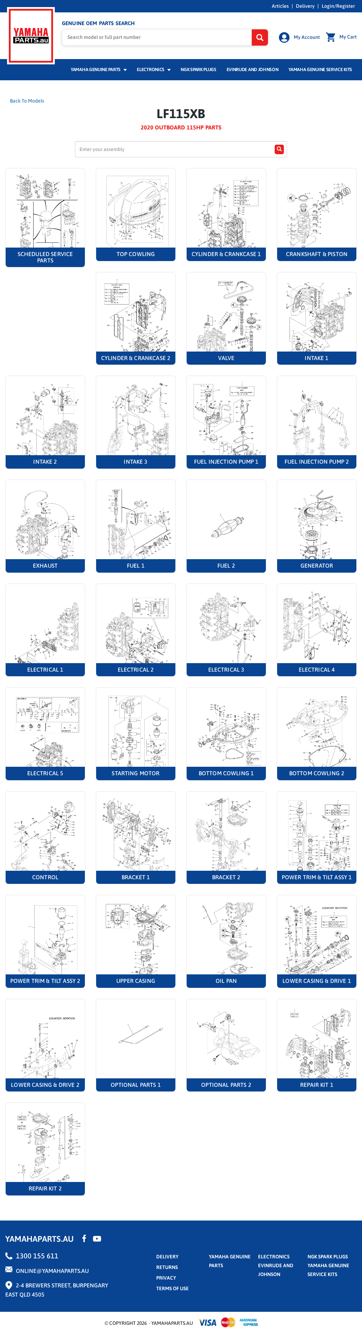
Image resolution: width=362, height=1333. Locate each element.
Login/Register (338, 6)
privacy (166, 1278)
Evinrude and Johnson (253, 69)
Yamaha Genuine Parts (96, 69)
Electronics (151, 69)
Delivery (305, 6)
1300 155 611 (37, 1256)
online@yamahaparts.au (52, 1271)
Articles (280, 6)
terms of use (172, 1288)
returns (167, 1267)
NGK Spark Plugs (198, 69)
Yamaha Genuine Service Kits (320, 69)
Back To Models (27, 101)
